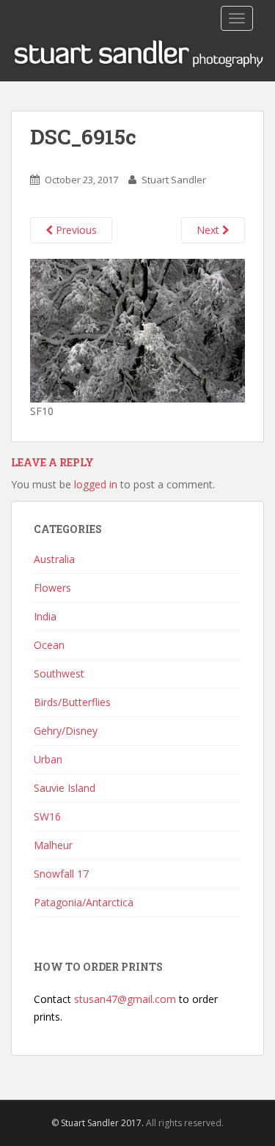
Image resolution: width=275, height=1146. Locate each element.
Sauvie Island (64, 788)
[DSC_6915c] (137, 330)
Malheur (53, 845)
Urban (48, 759)
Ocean (49, 645)
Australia (54, 559)
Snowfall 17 (61, 874)
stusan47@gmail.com (125, 999)
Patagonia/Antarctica (83, 902)
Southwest (59, 673)
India (45, 616)
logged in (95, 484)
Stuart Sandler (174, 179)
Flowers (52, 588)
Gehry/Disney (66, 731)
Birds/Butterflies (72, 702)
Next (209, 230)
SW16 (47, 816)
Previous (75, 230)
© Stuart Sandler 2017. (97, 1123)
